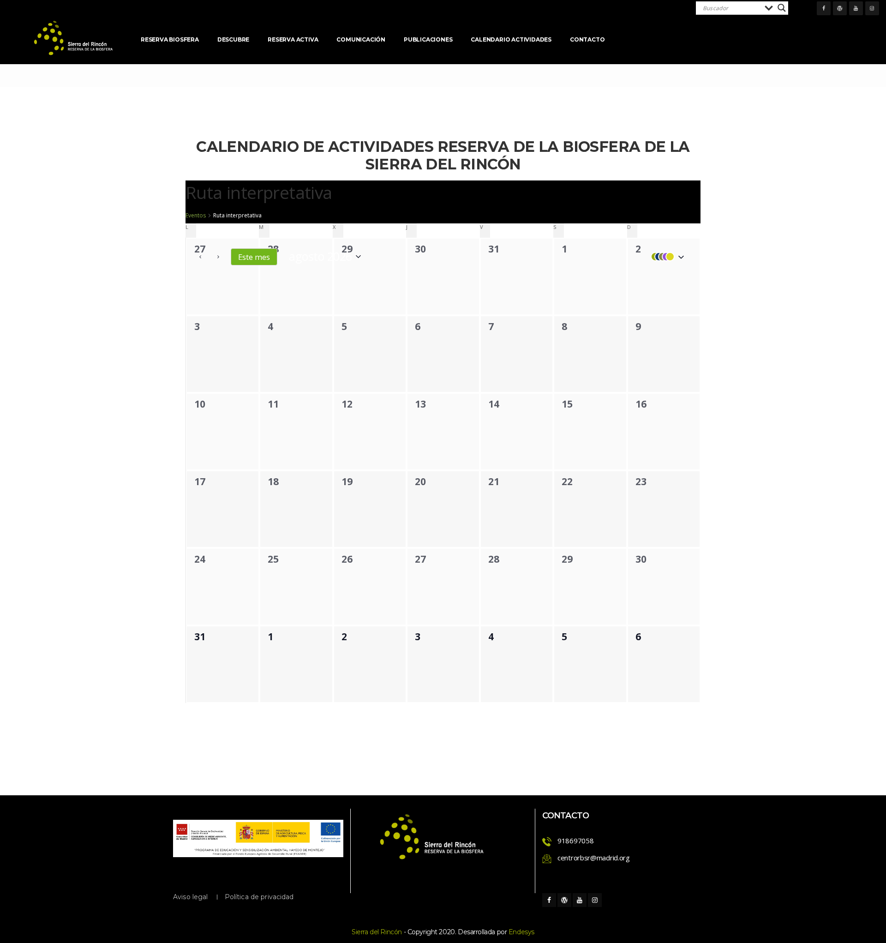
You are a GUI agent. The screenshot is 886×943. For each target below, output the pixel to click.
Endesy (521, 932)
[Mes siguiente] (218, 256)
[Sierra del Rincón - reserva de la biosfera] (74, 38)
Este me (254, 257)
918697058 (575, 840)
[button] (665, 256)
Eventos (196, 215)
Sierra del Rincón (377, 932)
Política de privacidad (259, 897)
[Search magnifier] (781, 7)
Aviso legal (190, 897)
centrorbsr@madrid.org (593, 857)
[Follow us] (824, 8)
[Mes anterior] (200, 256)
